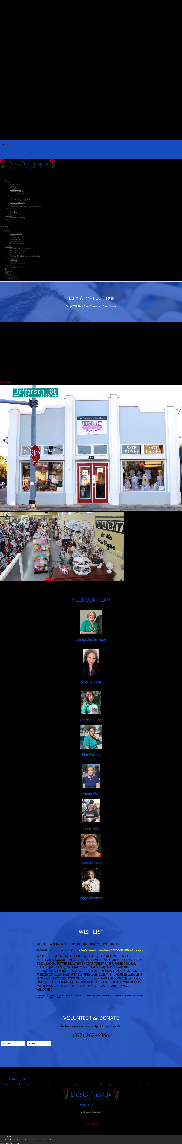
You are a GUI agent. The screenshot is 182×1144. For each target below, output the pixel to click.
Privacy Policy (41, 1139)
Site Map (49, 1139)
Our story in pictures (17, 193)
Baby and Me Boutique (17, 203)
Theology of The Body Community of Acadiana (25, 206)
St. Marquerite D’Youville (18, 201)
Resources (8, 265)
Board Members (15, 190)
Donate (32, 1043)
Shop (6, 269)
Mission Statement (16, 184)
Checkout (7, 151)
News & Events (10, 258)
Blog (6, 223)
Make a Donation (10, 153)
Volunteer (7, 1043)
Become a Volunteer (10, 154)
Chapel (7, 245)
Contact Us (8, 221)
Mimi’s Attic (14, 205)
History (12, 186)
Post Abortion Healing (17, 217)
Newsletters (14, 210)
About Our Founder (16, 188)
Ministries (8, 247)
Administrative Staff (16, 192)
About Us (8, 232)
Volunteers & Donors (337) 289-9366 (11, 141)
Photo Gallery (14, 212)
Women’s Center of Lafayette (20, 199)
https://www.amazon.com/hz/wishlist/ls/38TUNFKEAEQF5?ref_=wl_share (111, 950)
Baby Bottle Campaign (17, 214)
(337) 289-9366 (92, 1124)
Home (7, 230)
